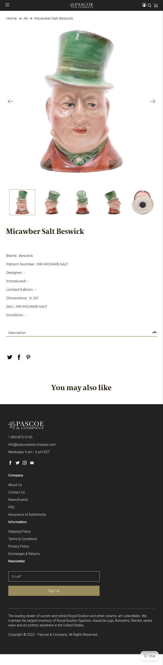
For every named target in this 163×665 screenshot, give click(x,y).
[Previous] (10, 101)
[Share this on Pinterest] (28, 357)
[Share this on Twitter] (9, 357)
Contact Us (16, 492)
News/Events (18, 500)
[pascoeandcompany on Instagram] (25, 464)
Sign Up (53, 591)
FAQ (11, 507)
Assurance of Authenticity (27, 515)
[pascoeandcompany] (81, 5)
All (26, 18)
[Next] (152, 101)
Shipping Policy (19, 531)
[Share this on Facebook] (18, 357)
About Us (15, 485)
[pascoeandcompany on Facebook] (10, 464)
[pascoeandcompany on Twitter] (17, 464)
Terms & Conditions (22, 539)
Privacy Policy (18, 546)
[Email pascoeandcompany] (32, 464)
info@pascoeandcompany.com (32, 445)
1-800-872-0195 (20, 437)
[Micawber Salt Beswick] (81, 101)
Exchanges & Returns (24, 554)
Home (11, 18)
